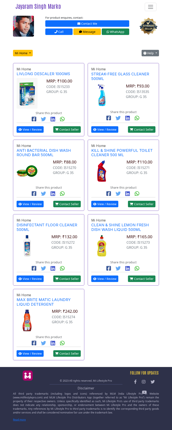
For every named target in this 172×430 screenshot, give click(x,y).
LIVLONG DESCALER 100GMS (43, 74)
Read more (19, 419)
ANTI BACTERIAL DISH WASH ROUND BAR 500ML (44, 152)
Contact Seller (69, 129)
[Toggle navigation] (150, 7)
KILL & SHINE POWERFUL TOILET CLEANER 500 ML (122, 152)
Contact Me (88, 24)
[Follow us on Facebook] (135, 382)
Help (150, 53)
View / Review (32, 129)
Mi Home (21, 53)
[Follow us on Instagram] (144, 382)
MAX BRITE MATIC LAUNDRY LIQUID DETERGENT (44, 301)
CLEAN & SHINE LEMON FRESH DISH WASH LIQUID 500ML (120, 227)
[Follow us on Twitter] (153, 382)
